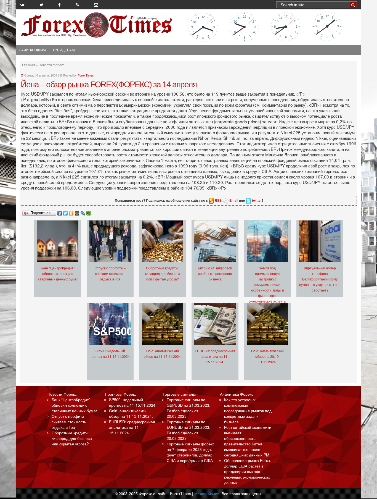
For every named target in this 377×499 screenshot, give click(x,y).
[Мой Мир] (77, 212)
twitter (257, 200)
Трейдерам (63, 50)
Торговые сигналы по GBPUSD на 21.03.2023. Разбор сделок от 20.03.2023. (188, 408)
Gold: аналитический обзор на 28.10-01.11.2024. (267, 356)
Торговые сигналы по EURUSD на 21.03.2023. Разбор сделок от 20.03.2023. (188, 430)
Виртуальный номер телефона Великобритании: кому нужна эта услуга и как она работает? (320, 279)
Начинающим (32, 50)
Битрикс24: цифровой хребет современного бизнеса (215, 273)
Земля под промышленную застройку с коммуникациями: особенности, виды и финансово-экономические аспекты (267, 284)
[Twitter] (65, 212)
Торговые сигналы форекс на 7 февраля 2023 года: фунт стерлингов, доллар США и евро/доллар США (190, 452)
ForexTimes (86, 75)
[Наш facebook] (59, 4)
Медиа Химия (206, 493)
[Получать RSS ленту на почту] (96, 4)
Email (233, 200)
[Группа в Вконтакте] (22, 4)
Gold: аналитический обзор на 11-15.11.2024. (131, 413)
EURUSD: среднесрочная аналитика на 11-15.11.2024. (215, 356)
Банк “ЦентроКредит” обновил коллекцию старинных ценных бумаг (58, 273)
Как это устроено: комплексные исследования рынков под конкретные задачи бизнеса (248, 410)
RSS (218, 200)
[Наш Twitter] (41, 4)
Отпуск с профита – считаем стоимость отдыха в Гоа (110, 273)
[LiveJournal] (83, 212)
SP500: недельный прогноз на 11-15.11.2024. (132, 402)
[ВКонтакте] (60, 212)
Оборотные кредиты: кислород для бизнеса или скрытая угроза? (162, 273)
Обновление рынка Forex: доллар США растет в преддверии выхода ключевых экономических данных (247, 471)
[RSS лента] (77, 4)
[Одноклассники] (71, 212)
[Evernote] (89, 212)
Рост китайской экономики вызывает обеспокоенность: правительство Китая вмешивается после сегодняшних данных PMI (247, 441)
